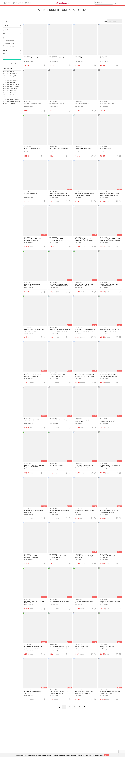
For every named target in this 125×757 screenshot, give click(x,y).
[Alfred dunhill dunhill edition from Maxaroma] (110, 84)
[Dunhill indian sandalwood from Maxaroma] (60, 39)
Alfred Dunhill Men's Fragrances (11, 86)
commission (28, 755)
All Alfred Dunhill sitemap (9, 103)
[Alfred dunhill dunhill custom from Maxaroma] (35, 129)
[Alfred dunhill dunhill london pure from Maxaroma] (60, 129)
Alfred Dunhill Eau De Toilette (10, 80)
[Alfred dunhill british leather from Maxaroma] (35, 39)
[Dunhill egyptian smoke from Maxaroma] (110, 39)
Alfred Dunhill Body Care (9, 82)
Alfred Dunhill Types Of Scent (10, 88)
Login (119, 2)
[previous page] (59, 707)
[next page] (84, 707)
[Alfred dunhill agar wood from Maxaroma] (85, 39)
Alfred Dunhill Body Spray (9, 90)
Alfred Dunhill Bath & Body (10, 73)
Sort (105, 21)
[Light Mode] (115, 3)
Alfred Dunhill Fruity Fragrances (11, 99)
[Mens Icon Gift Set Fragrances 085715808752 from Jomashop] (35, 265)
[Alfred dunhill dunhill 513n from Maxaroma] (85, 84)
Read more (99, 755)
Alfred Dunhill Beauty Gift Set (10, 75)
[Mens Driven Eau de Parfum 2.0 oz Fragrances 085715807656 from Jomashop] (60, 537)
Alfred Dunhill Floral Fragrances (11, 94)
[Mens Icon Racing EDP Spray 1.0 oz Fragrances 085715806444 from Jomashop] (35, 537)
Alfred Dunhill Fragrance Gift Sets (11, 84)
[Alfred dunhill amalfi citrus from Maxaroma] (60, 84)
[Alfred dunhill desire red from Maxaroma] (110, 129)
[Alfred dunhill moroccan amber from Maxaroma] (35, 84)
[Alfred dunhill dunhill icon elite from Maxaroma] (85, 129)
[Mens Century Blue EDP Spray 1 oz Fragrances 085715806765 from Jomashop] (60, 220)
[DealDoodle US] (62, 2)
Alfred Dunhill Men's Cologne (10, 92)
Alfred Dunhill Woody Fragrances (11, 101)
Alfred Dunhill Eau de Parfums (10, 78)
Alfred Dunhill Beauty (8, 71)
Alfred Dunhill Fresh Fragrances (11, 97)
